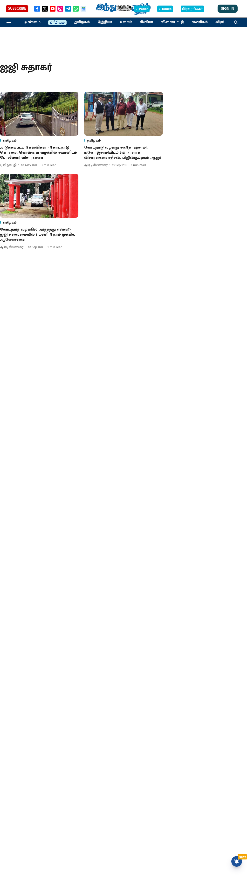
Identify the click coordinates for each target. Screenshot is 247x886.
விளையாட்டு (172, 22)
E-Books (165, 9)
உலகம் (126, 22)
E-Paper (142, 9)
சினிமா (146, 22)
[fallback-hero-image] (39, 114)
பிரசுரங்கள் (192, 9)
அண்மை (32, 22)
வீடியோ (222, 22)
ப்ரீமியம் (57, 22)
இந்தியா (104, 22)
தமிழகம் (82, 22)
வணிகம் (200, 22)
